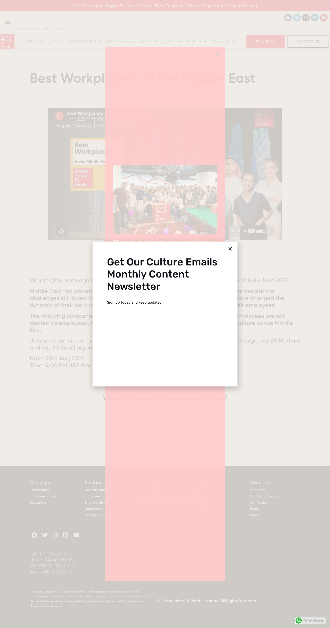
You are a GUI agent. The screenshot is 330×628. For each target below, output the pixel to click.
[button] (230, 248)
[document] (165, 314)
